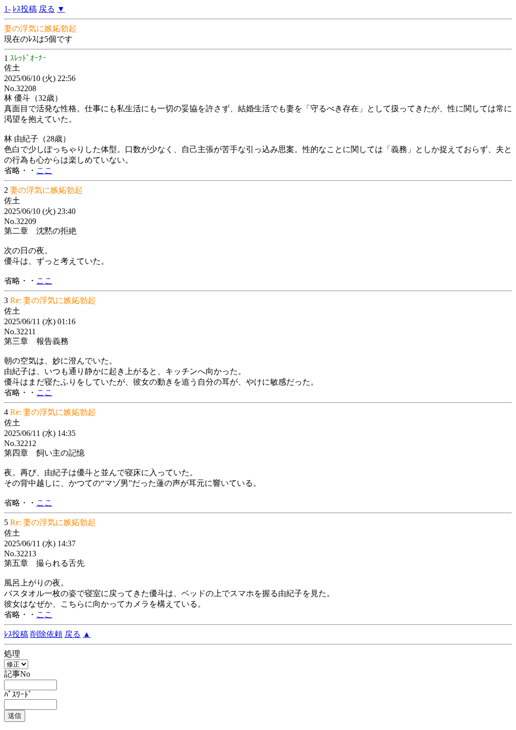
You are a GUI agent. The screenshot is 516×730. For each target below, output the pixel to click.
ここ (44, 170)
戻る (47, 9)
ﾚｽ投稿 (25, 9)
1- (7, 9)
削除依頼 (46, 634)
